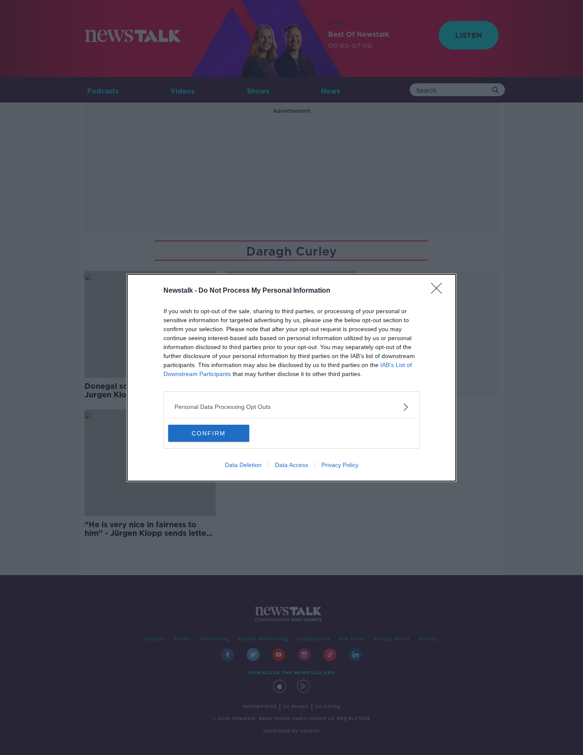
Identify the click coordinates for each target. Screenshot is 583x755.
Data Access (291, 464)
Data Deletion (243, 464)
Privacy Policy (340, 464)
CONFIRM (209, 433)
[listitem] (291, 406)
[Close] (439, 291)
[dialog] (291, 377)
